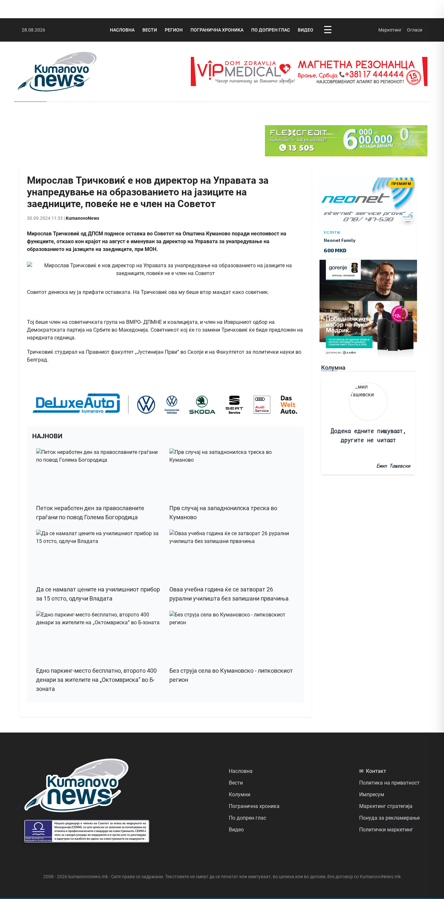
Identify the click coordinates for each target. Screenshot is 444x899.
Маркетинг (390, 30)
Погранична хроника (216, 30)
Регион (174, 30)
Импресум (371, 794)
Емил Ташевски (393, 466)
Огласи (414, 30)
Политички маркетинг (386, 829)
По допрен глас (270, 30)
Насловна (122, 30)
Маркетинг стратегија (385, 806)
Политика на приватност (389, 783)
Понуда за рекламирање (389, 818)
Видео (305, 30)
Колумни (239, 794)
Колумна (333, 367)
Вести (149, 30)
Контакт (372, 771)
